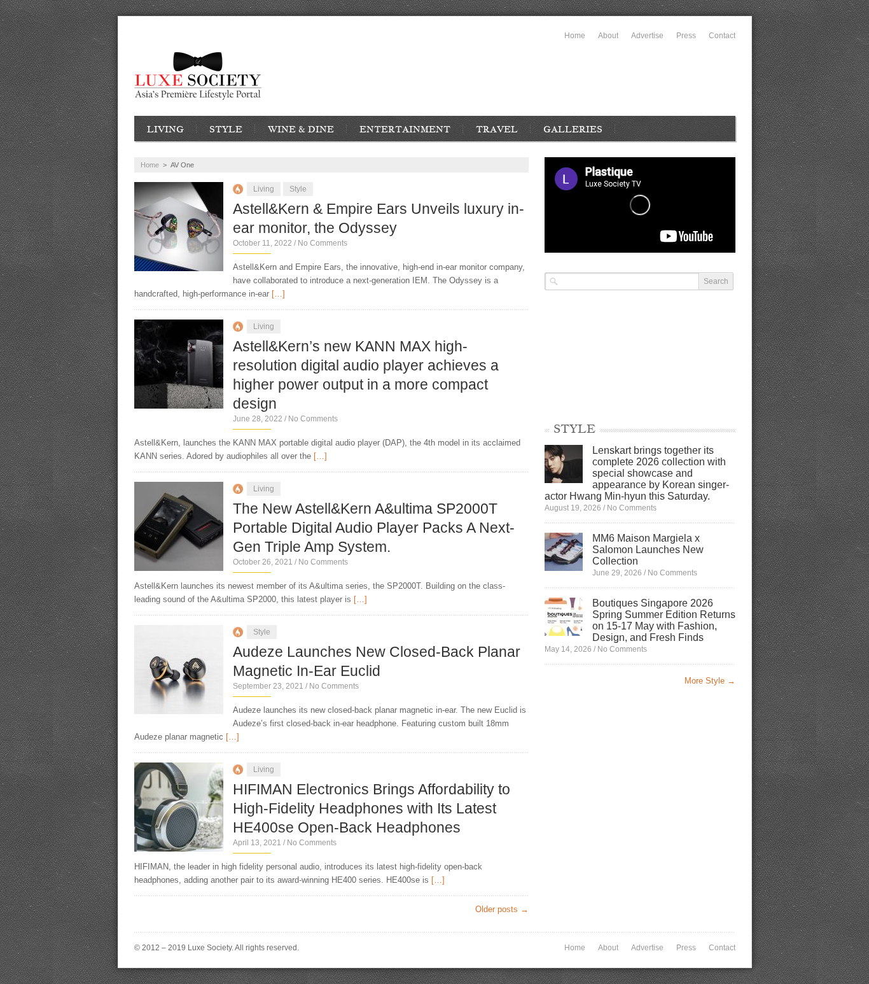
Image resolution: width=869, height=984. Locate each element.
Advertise (647, 35)
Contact (722, 35)
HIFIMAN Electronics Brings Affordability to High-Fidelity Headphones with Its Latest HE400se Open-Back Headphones (371, 808)
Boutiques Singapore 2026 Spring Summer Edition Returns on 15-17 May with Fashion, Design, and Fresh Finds (663, 620)
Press (686, 35)
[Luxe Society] (197, 76)
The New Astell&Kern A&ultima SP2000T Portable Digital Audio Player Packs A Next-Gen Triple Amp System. (374, 527)
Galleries (572, 129)
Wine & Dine (301, 129)
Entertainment (404, 129)
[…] (278, 294)
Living (165, 129)
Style (225, 129)
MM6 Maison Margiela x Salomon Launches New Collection (648, 549)
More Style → (710, 680)
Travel (497, 129)
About (608, 35)
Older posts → (502, 909)
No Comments (322, 243)
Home (574, 35)
